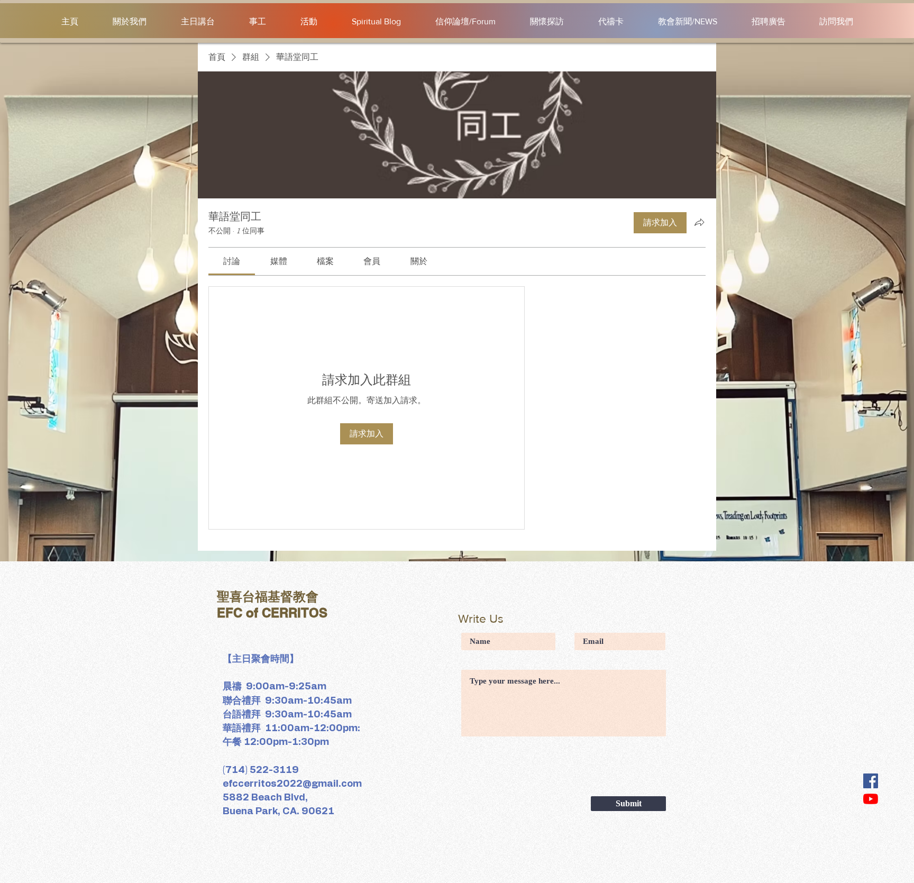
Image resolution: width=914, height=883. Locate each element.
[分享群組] (699, 222)
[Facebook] (870, 780)
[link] (231, 261)
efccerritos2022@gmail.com (292, 784)
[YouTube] (870, 798)
